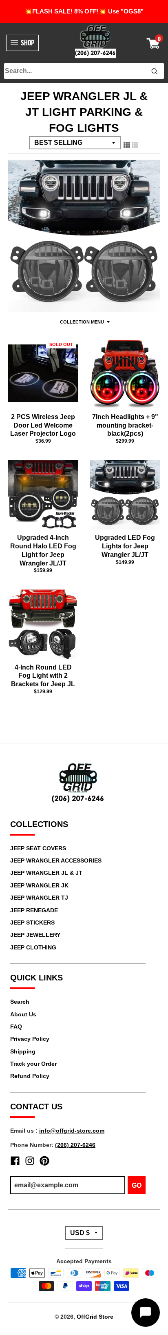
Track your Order (33, 1063)
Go (136, 1185)
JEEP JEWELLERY (35, 934)
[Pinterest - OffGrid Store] (44, 1161)
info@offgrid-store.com (71, 1130)
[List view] (135, 143)
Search (19, 1001)
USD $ (80, 1232)
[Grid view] (127, 143)
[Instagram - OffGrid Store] (30, 1161)
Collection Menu (82, 321)
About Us (23, 1014)
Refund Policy (29, 1076)
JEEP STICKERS (32, 922)
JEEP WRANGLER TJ (39, 897)
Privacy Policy (29, 1039)
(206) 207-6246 (75, 1145)
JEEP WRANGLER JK (39, 885)
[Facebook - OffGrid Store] (15, 1161)
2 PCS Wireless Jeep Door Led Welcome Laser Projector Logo (43, 425)
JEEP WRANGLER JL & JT (46, 872)
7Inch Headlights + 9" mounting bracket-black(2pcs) (125, 425)
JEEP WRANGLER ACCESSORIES (56, 860)
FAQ (16, 1026)
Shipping (22, 1051)
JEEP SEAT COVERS (38, 848)
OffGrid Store (95, 1316)
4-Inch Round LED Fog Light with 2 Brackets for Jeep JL (43, 676)
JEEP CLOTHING (33, 947)
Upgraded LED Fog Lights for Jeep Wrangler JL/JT (125, 546)
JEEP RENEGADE (34, 910)
